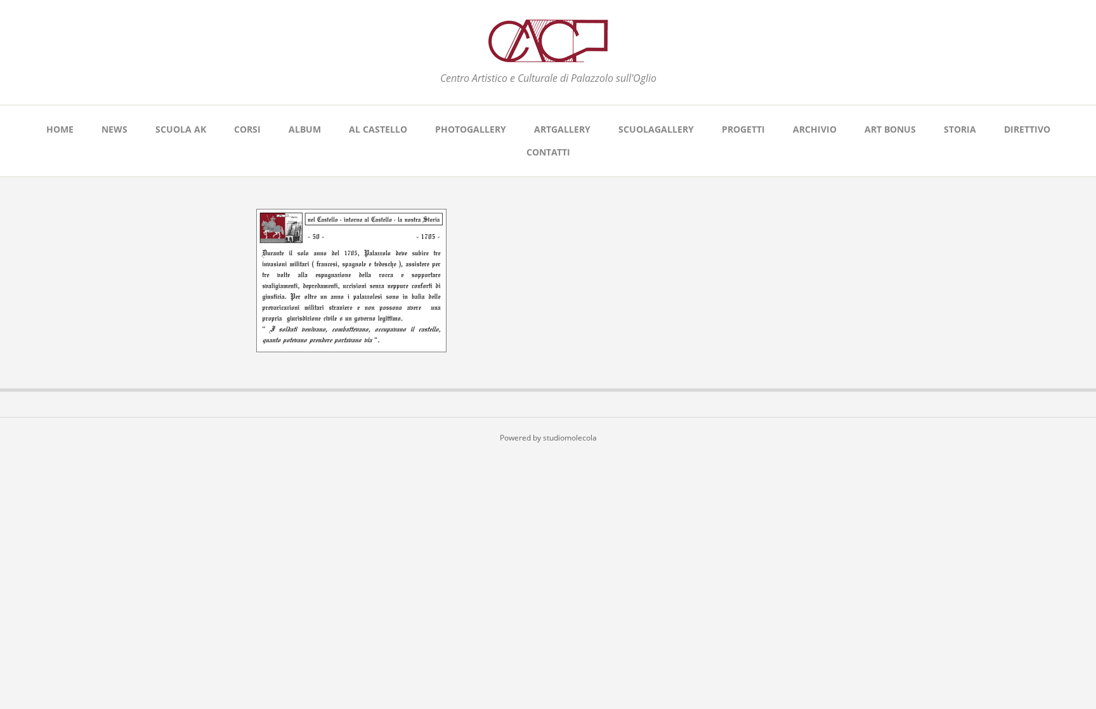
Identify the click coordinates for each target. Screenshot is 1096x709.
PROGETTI (743, 129)
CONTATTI (548, 152)
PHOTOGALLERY (470, 129)
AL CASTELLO (378, 129)
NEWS (114, 129)
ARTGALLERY (562, 129)
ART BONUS (890, 129)
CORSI (247, 129)
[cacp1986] (548, 55)
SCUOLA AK (180, 129)
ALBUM (305, 129)
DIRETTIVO (1027, 129)
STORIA (960, 129)
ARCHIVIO (815, 129)
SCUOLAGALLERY (656, 129)
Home (60, 129)
